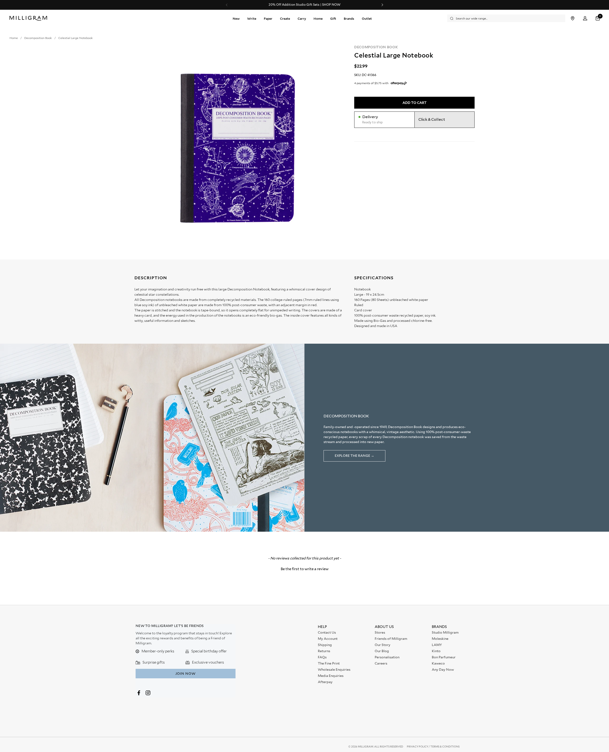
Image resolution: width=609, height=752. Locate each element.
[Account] (585, 18)
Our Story (382, 645)
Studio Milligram (445, 632)
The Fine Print (329, 663)
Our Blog (382, 651)
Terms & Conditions (445, 746)
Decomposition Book (376, 47)
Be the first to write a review (305, 569)
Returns (324, 651)
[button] (598, 18)
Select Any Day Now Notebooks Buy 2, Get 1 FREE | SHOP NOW (304, 4)
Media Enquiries (331, 676)
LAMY (437, 645)
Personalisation (387, 657)
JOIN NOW (185, 673)
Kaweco (438, 663)
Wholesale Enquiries (334, 669)
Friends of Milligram (391, 639)
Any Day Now (443, 669)
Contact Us (327, 632)
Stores (380, 632)
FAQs (322, 657)
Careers (381, 663)
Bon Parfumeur (444, 657)
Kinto (436, 651)
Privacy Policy (418, 746)
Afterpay (325, 682)
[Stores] (572, 18)
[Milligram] (29, 18)
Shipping (325, 645)
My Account (328, 639)
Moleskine (440, 639)
